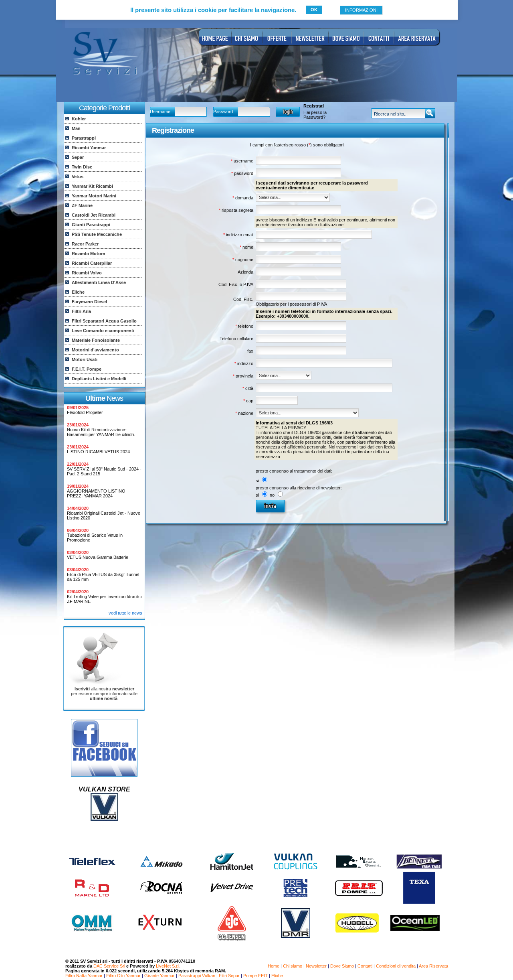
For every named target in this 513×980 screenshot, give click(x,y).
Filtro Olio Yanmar (123, 975)
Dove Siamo (342, 966)
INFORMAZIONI (361, 10)
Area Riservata (433, 966)
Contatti (364, 966)
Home (273, 966)
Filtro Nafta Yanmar (84, 975)
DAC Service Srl (109, 966)
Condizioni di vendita (396, 966)
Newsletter (316, 966)
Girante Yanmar (159, 975)
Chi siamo (292, 966)
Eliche (277, 975)
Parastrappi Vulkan (196, 975)
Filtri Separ (229, 975)
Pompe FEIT (255, 975)
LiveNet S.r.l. (168, 966)
